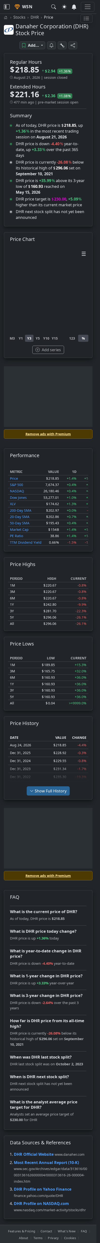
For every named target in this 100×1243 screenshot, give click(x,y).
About (23, 1238)
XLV (13, 504)
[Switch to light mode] (64, 7)
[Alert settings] (62, 45)
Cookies (70, 1238)
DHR (35, 17)
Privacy (53, 1238)
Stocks (19, 17)
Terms (37, 1238)
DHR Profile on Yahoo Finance (42, 1189)
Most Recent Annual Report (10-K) (46, 1162)
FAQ (84, 1231)
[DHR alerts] (51, 45)
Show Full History (51, 791)
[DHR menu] (86, 19)
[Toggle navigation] (7, 7)
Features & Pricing (21, 1231)
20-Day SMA (19, 516)
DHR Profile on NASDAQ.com (41, 1203)
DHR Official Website (34, 1154)
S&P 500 (16, 484)
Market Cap (19, 529)
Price (14, 478)
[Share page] (72, 45)
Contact (46, 1231)
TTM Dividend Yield (26, 542)
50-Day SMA (19, 523)
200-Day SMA (20, 510)
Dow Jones (18, 497)
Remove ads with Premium (48, 434)
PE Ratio (16, 536)
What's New (67, 1231)
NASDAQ (17, 491)
